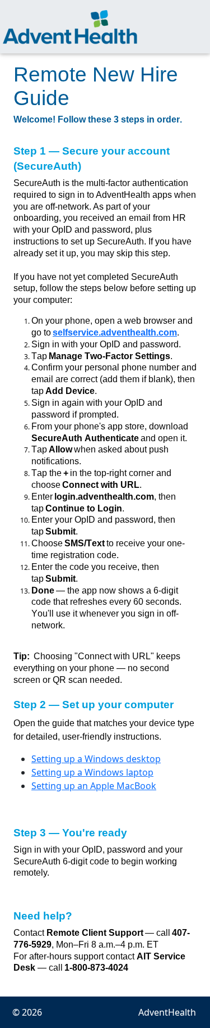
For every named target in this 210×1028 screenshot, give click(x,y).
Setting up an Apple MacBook (93, 786)
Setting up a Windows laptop (92, 772)
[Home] (70, 26)
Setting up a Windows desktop (96, 759)
